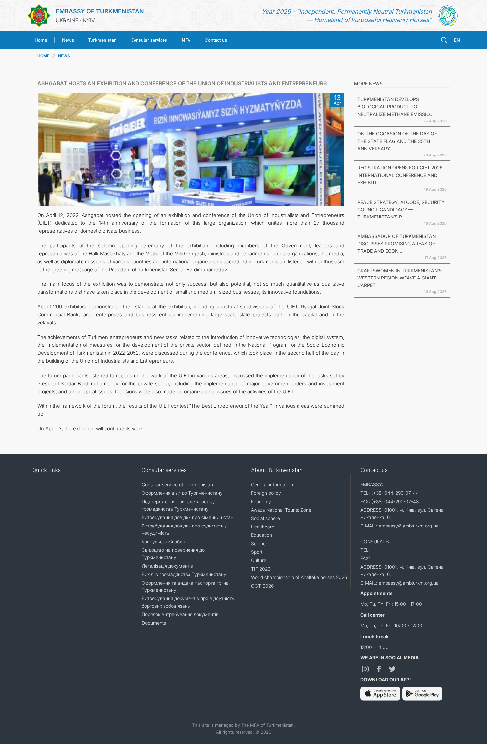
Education (261, 535)
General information (272, 484)
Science (259, 543)
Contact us (216, 40)
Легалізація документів (167, 566)
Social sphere (265, 518)
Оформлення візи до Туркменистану (182, 493)
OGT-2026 (262, 586)
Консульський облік (164, 541)
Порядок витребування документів (180, 614)
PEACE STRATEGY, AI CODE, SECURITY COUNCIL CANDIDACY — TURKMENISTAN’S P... (400, 209)
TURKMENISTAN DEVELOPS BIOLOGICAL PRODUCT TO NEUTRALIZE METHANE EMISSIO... (395, 106)
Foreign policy (266, 493)
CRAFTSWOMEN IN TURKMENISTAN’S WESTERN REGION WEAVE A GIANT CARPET (399, 278)
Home (41, 40)
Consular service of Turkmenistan (177, 484)
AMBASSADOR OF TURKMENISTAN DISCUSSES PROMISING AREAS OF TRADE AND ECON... (396, 243)
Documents (154, 623)
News (68, 40)
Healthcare (262, 526)
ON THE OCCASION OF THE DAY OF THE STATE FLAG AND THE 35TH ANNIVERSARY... (397, 141)
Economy (261, 501)
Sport (256, 552)
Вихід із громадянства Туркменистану (184, 574)
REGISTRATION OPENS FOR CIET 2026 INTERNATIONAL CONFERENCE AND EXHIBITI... (400, 175)
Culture (258, 560)
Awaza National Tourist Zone (281, 510)
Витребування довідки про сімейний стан (187, 517)
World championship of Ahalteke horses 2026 (299, 577)
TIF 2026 (260, 569)
